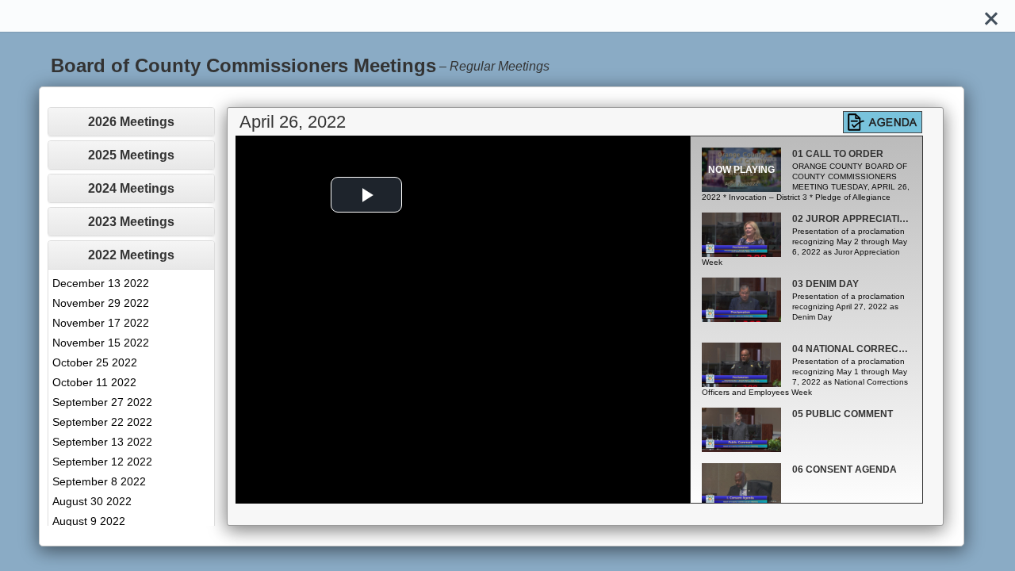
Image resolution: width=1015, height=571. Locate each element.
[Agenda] (882, 122)
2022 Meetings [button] (131, 255)
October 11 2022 (94, 382)
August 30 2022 (92, 501)
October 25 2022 (94, 362)
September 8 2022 (99, 481)
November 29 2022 (100, 303)
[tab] (131, 122)
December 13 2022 (100, 283)
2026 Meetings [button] (131, 121)
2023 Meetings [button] (131, 221)
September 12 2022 (102, 461)
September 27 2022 (102, 402)
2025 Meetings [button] (131, 155)
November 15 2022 (100, 342)
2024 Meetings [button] (131, 188)
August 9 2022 (88, 521)
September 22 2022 (102, 422)
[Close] (991, 16)
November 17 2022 (100, 322)
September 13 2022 (102, 441)
